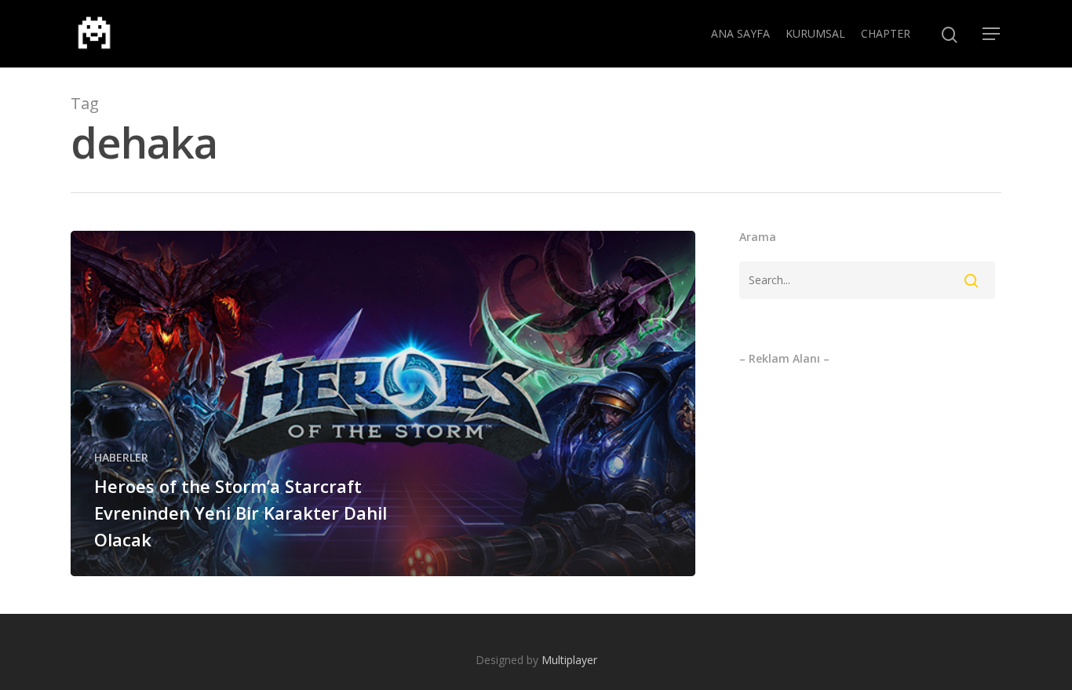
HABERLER (121, 457)
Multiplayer (569, 659)
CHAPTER (885, 33)
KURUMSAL (815, 33)
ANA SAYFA (740, 33)
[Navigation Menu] (992, 34)
